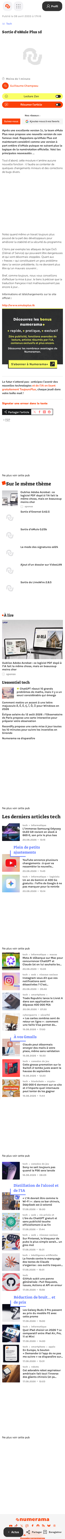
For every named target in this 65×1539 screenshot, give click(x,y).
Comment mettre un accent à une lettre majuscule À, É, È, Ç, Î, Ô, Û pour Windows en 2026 (30, 706)
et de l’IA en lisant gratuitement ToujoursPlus (28, 387)
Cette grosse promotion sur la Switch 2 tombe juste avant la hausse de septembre (42, 1068)
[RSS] (43, 1526)
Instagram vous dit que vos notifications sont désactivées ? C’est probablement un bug (40, 981)
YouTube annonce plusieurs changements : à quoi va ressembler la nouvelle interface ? (40, 863)
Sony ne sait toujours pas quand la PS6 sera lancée (39, 1168)
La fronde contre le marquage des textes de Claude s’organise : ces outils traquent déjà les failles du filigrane (42, 1262)
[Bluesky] (49, 1526)
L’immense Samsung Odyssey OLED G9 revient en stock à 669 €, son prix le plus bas (42, 832)
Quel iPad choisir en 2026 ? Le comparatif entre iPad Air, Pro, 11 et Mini (42, 1333)
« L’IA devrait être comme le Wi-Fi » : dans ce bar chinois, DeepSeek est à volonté (41, 1201)
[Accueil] (7, 6)
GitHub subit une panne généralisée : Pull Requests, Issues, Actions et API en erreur (42, 1282)
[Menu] (18, 6)
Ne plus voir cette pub (16, 475)
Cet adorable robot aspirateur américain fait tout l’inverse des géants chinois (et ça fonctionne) (42, 1373)
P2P (7, 419)
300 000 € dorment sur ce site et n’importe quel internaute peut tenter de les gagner (42, 1088)
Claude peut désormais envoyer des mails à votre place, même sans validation (41, 1048)
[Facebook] (33, 1526)
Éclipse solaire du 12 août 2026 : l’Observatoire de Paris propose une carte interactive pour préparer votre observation (32, 718)
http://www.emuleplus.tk (18, 305)
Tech (9, 23)
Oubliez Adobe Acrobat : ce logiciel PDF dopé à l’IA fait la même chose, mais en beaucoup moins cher (41, 497)
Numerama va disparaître (18, 738)
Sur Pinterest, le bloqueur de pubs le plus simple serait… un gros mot (42, 1242)
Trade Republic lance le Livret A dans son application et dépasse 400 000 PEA (43, 1001)
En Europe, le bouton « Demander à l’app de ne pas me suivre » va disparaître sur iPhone (42, 1353)
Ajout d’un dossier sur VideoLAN (41, 564)
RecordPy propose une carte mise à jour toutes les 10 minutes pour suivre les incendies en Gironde (32, 730)
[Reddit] (38, 1526)
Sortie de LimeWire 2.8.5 (35, 582)
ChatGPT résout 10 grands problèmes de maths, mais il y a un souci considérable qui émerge (39, 692)
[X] (22, 1526)
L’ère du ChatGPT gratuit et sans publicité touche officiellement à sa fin (40, 1221)
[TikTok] (16, 1526)
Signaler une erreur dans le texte (24, 403)
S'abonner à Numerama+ (29, 364)
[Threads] (54, 1526)
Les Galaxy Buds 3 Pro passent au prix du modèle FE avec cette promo (42, 1313)
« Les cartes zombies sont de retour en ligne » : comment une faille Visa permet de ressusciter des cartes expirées (42, 1021)
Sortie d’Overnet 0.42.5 (35, 511)
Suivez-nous (11, 121)
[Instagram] (27, 1526)
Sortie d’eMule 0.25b (33, 529)
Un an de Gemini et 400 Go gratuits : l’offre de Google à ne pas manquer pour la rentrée (42, 883)
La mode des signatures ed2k (39, 547)
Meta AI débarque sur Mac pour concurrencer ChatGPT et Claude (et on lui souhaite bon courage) (43, 961)
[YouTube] (11, 1526)
